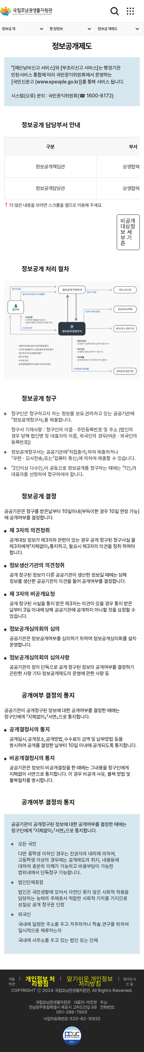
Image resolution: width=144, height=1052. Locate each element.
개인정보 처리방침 (40, 981)
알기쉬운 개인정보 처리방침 (90, 981)
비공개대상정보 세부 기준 (128, 232)
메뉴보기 (130, 11)
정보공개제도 (107, 29)
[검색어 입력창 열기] (115, 11)
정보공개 (8, 29)
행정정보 (56, 29)
